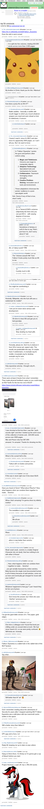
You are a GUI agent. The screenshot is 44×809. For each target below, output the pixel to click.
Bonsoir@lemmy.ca (19, 253)
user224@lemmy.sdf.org (17, 342)
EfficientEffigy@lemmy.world (15, 88)
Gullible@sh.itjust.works (14, 498)
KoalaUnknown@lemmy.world (15, 39)
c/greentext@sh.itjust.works (26, 15)
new (21, 26)
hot (8, 26)
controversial (15, 26)
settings (40, 3)
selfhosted (30, 0)
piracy (19, 0)
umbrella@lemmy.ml (13, 96)
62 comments (21, 16)
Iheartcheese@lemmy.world (22, 516)
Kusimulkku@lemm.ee (20, 148)
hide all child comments (24, 17)
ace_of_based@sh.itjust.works (15, 428)
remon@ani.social (12, 473)
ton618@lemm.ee (12, 530)
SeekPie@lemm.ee (16, 594)
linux (23, 0)
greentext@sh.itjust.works (18, 8)
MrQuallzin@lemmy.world (11, 612)
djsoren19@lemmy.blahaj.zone (12, 707)
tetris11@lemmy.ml (19, 124)
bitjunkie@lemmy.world (13, 296)
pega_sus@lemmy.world (10, 762)
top (10, 26)
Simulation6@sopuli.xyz (14, 101)
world (37, 0)
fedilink (28, 16)
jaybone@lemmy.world (13, 584)
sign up (35, 3)
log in (30, 3)
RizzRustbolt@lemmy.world (18, 284)
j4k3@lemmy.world (12, 363)
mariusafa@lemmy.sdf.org (14, 453)
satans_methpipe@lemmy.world (19, 306)
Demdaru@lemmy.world (17, 109)
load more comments (17, 132)
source (15, 36)
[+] (6, 96)
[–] (2, 29)
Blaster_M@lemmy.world (10, 641)
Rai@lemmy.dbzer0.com (24, 205)
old (24, 26)
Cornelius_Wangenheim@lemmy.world (21, 279)
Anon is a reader (21, 11)
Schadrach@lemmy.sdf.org (14, 560)
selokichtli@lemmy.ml (10, 731)
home (2, 0)
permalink (4, 36)
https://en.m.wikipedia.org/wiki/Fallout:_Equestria (19, 32)
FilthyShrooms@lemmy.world (12, 723)
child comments (24, 36)
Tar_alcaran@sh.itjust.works (12, 29)
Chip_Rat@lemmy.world (10, 742)
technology (11, 0)
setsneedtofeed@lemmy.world (19, 508)
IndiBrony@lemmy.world (10, 375)
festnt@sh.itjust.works (17, 538)
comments (34, 8)
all (6, 0)
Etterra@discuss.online (10, 751)
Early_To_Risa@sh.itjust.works (27, 14)
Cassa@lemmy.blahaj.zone (14, 695)
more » (41, 0)
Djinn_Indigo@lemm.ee (13, 622)
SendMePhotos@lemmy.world (12, 485)
